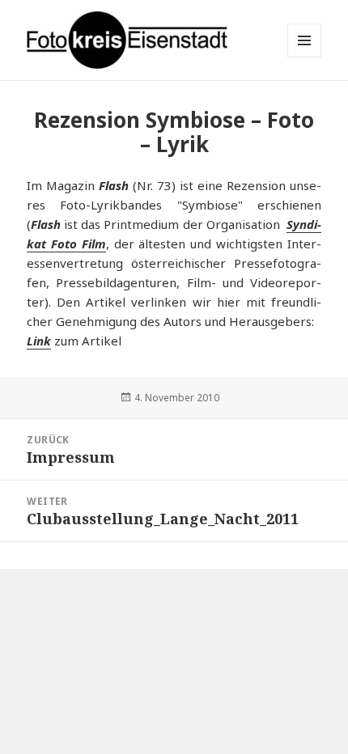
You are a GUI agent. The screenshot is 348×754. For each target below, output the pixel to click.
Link (39, 341)
